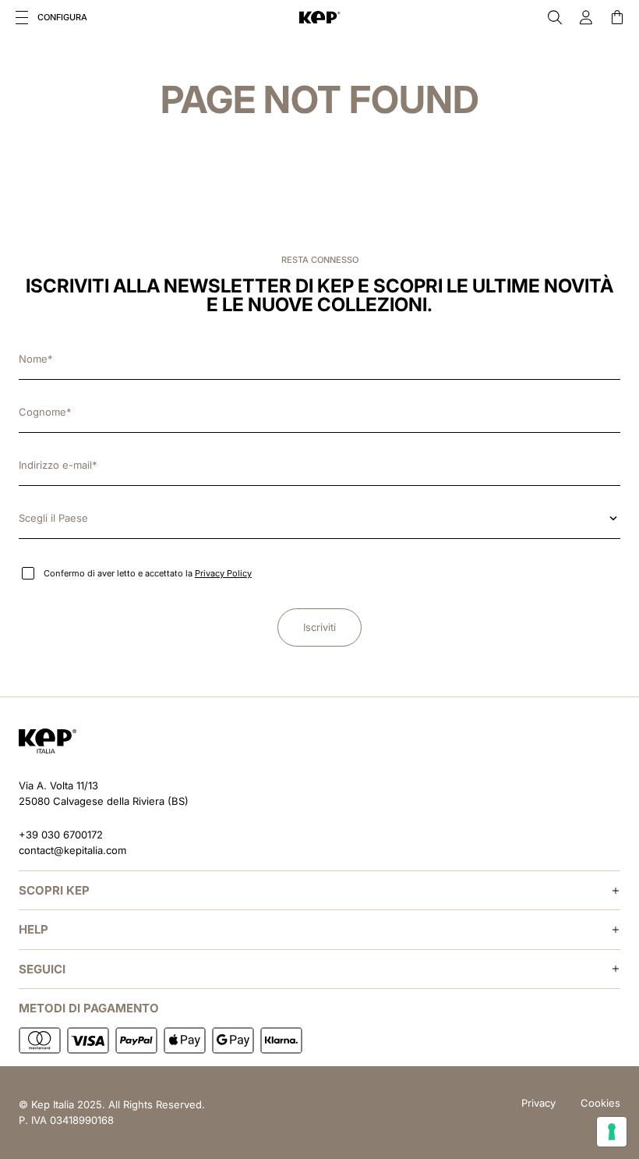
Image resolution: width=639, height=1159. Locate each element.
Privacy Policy (223, 573)
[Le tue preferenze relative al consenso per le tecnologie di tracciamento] (612, 1132)
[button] (21, 17)
